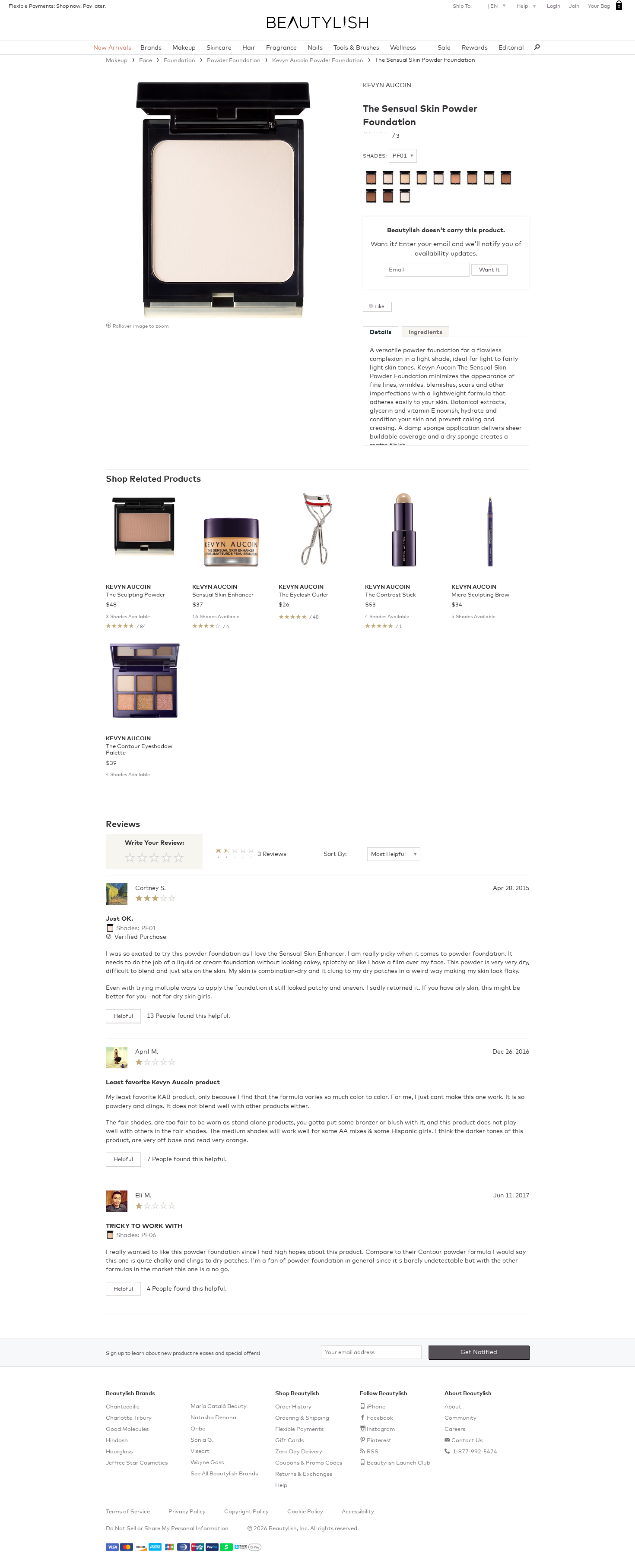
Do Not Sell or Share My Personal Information (167, 1528)
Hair (248, 48)
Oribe (197, 1429)
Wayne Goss (207, 1462)
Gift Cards (289, 1440)
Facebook (380, 1418)
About (452, 1407)
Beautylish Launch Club (398, 1463)
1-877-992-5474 (474, 1452)
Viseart (200, 1451)
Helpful (123, 1016)
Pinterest (379, 1440)
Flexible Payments (299, 1429)
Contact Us (467, 1440)
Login (553, 6)
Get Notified (478, 1352)
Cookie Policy (305, 1512)
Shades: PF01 (135, 928)
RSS (372, 1452)
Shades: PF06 (135, 1235)
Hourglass (119, 1452)
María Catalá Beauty (218, 1406)
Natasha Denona (213, 1418)
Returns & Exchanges (303, 1474)
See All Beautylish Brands (224, 1474)
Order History (293, 1407)
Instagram (381, 1429)
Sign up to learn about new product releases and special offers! (183, 1353)
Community (460, 1418)
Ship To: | (475, 6)
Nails (315, 48)
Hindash (117, 1440)
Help (523, 6)
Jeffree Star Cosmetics (137, 1463)
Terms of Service (128, 1512)
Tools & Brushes (356, 48)
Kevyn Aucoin (387, 85)
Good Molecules (127, 1429)
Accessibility (358, 1512)
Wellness (403, 48)
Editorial (511, 48)
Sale (444, 48)
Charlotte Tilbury (129, 1418)
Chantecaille (123, 1407)
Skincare (219, 48)
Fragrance (281, 48)
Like (379, 306)
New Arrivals (112, 48)
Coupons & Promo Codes (308, 1463)
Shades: (375, 156)
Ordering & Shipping (302, 1418)
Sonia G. (201, 1440)
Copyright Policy (246, 1512)
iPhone (376, 1407)
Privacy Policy (187, 1512)
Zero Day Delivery (298, 1452)
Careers (454, 1429)
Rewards (475, 48)
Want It (489, 270)
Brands (151, 48)
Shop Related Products (153, 479)
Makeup (184, 48)
